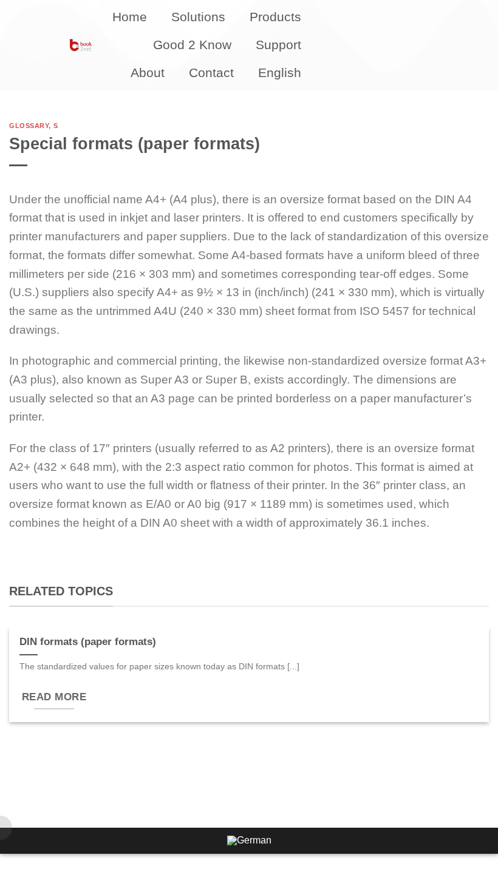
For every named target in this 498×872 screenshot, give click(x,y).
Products (275, 17)
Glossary (29, 125)
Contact (211, 72)
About (148, 72)
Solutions (198, 17)
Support (278, 45)
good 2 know (192, 45)
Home (129, 17)
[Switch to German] (249, 841)
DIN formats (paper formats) (87, 641)
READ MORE (54, 697)
